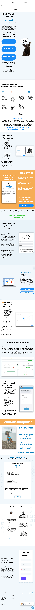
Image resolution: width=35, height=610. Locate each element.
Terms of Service (4, 605)
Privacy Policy (3, 604)
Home (13, 2)
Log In (25, 6)
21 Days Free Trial (14, 9)
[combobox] (22, 569)
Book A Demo (14, 6)
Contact (25, 2)
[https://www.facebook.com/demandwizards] (30, 593)
